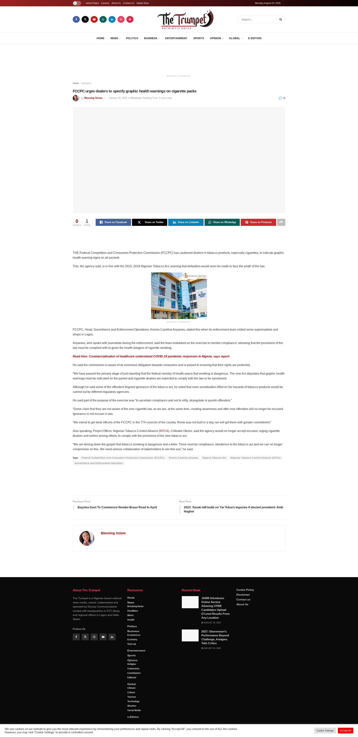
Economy (132, 639)
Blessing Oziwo (93, 98)
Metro (130, 615)
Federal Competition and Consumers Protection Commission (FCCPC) (123, 458)
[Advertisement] (179, 58)
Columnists (133, 668)
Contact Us (128, 3)
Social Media (134, 710)
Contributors (134, 673)
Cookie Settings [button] (325, 730)
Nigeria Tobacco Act (214, 458)
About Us (116, 3)
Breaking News (135, 606)
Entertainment (176, 38)
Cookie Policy (245, 589)
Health (130, 619)
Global (234, 38)
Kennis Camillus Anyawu (183, 458)
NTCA (164, 431)
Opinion (215, 38)
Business (150, 38)
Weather (131, 706)
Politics (132, 38)
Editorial (131, 677)
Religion (131, 664)
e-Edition (254, 38)
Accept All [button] (345, 730)
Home (100, 38)
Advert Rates (92, 3)
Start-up (131, 644)
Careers (105, 3)
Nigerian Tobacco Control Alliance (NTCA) (255, 458)
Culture (131, 692)
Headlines (132, 611)
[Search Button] (281, 19)
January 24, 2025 (118, 98)
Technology (133, 701)
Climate (131, 688)
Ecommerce (133, 635)
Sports (198, 38)
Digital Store (142, 3)
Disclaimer (243, 594)
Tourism (131, 697)
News (114, 38)
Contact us (243, 599)
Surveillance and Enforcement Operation (99, 463)
